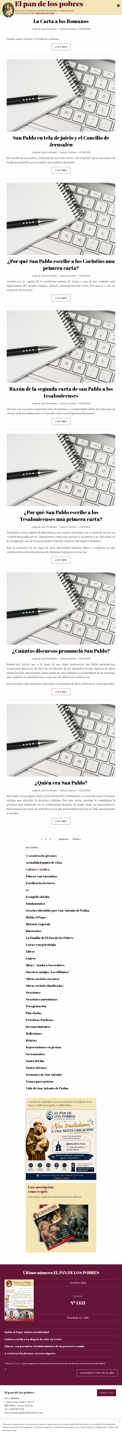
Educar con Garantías (41, 876)
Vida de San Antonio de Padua (47, 1088)
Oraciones (33, 992)
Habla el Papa (36, 917)
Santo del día (35, 1061)
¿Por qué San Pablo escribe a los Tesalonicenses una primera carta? (61, 515)
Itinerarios (33, 931)
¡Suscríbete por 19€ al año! (97, 1372)
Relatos (31, 1040)
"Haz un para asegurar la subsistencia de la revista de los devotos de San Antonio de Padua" (55, 1363)
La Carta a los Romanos (61, 21)
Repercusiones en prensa (43, 1047)
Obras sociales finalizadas (44, 986)
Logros (31, 958)
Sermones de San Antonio (44, 1075)
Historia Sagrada (38, 924)
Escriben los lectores (40, 883)
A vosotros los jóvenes (41, 856)
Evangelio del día (38, 897)
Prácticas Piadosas (40, 1020)
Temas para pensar (40, 1081)
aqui (14, 1430)
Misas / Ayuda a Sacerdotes (45, 965)
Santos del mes (36, 1068)
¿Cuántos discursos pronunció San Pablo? (61, 650)
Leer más (61, 47)
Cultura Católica (68, 28)
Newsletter (106, 1392)
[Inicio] (8, 9)
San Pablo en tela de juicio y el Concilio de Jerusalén (61, 141)
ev (27, 890)
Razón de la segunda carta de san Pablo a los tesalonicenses (61, 392)
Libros (30, 951)
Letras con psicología (41, 945)
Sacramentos (35, 1054)
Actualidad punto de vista (44, 863)
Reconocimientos (38, 1027)
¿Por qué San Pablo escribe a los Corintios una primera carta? (61, 264)
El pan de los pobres (49, 4)
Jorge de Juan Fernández (44, 28)
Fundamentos (35, 904)
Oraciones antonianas (41, 999)
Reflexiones (34, 1034)
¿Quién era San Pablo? (61, 782)
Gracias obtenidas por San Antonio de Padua (57, 910)
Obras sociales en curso (42, 979)
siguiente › (64, 839)
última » (76, 839)
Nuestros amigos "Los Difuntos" (48, 972)
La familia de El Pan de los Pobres (49, 938)
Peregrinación (36, 1006)
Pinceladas (34, 1013)
